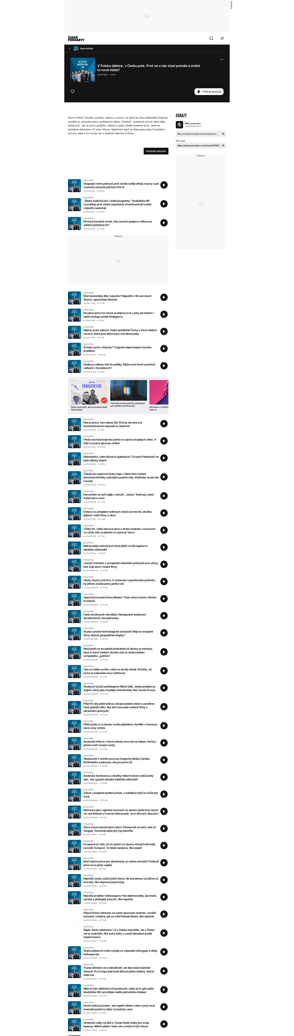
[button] (211, 38)
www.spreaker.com (193, 126)
